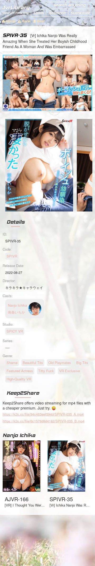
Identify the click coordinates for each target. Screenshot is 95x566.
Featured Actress (20, 370)
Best (40, 21)
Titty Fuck (46, 370)
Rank (26, 21)
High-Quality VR (19, 378)
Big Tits (82, 362)
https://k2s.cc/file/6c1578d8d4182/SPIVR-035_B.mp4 (43, 421)
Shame (12, 362)
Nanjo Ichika (19, 435)
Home (10, 21)
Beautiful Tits (33, 362)
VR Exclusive (69, 370)
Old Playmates (59, 362)
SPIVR (12, 256)
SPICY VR (15, 331)
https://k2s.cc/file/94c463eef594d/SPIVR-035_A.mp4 (43, 414)
